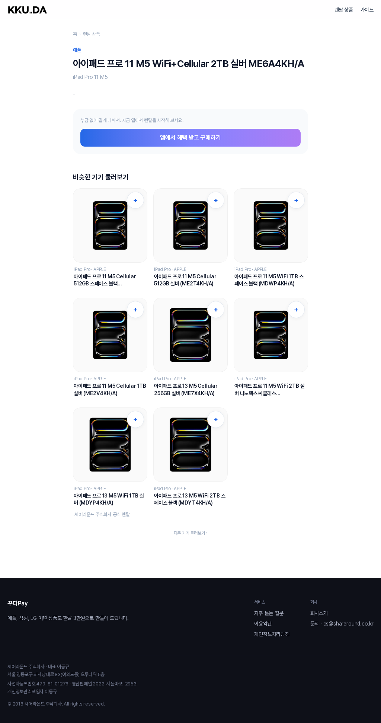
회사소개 (319, 613)
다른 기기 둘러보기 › (191, 533)
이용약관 (263, 624)
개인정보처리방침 (271, 634)
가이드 (367, 10)
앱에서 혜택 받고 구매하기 (190, 137)
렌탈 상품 (343, 10)
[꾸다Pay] (27, 10)
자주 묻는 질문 (268, 613)
